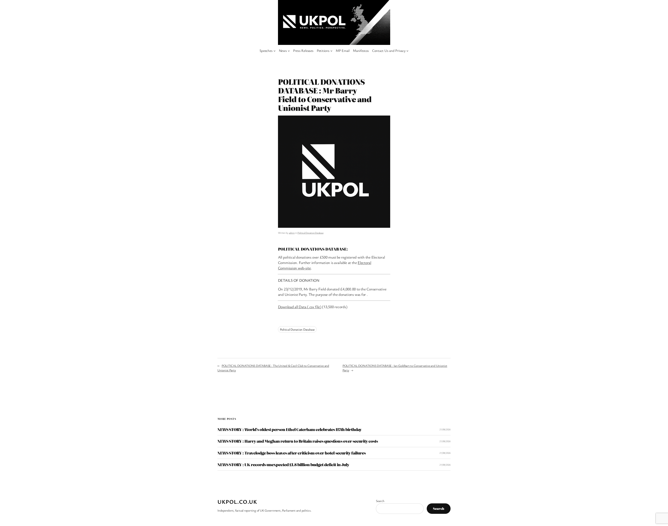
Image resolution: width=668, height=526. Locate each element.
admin (292, 232)
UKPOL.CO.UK (237, 501)
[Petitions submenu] (331, 51)
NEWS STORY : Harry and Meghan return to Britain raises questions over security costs (297, 441)
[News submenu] (289, 51)
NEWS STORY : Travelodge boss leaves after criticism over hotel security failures (291, 453)
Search (380, 501)
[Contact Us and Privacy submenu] (407, 51)
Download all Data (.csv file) (299, 306)
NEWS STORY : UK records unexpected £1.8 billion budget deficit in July (283, 464)
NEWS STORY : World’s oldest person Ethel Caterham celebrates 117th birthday (289, 429)
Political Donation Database (310, 232)
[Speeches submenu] (274, 51)
